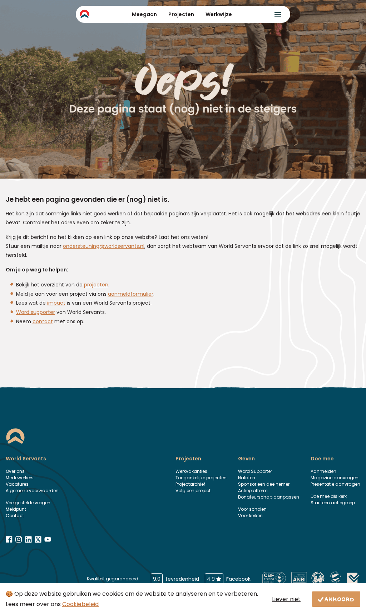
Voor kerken (250, 515)
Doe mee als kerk (329, 496)
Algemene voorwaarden (32, 491)
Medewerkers (20, 478)
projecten (96, 284)
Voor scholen (252, 509)
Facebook (229, 578)
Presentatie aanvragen (335, 484)
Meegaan (144, 14)
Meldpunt (16, 509)
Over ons (15, 471)
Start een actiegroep (333, 503)
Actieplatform (253, 491)
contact (43, 321)
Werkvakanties (191, 471)
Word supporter (35, 312)
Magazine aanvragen (334, 478)
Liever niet (286, 599)
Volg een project (193, 491)
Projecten (181, 14)
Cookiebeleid (80, 604)
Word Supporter (255, 471)
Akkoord (340, 599)
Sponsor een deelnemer (264, 484)
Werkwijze (219, 14)
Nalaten (246, 478)
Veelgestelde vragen (28, 503)
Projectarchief (190, 484)
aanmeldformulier (130, 294)
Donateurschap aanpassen (268, 497)
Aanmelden (323, 471)
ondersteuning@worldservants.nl (103, 246)
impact (56, 302)
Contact (15, 515)
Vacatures (17, 484)
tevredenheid (176, 578)
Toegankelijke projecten (201, 478)
